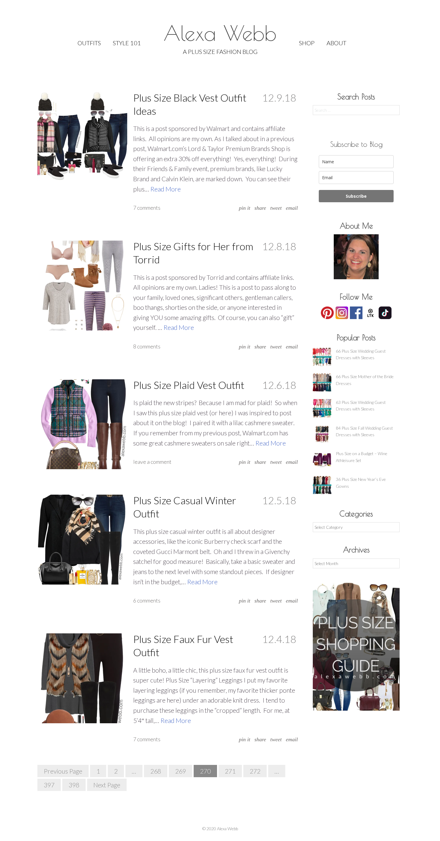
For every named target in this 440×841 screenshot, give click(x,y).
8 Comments (146, 346)
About (336, 42)
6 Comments (146, 600)
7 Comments (146, 207)
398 (74, 785)
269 (180, 771)
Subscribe (356, 196)
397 (49, 785)
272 (255, 771)
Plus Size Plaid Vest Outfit (188, 385)
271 (230, 771)
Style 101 (127, 42)
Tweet (276, 208)
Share (260, 208)
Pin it (244, 208)
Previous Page (63, 771)
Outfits (89, 42)
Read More (165, 189)
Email (292, 208)
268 (155, 771)
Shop (307, 42)
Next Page (106, 785)
